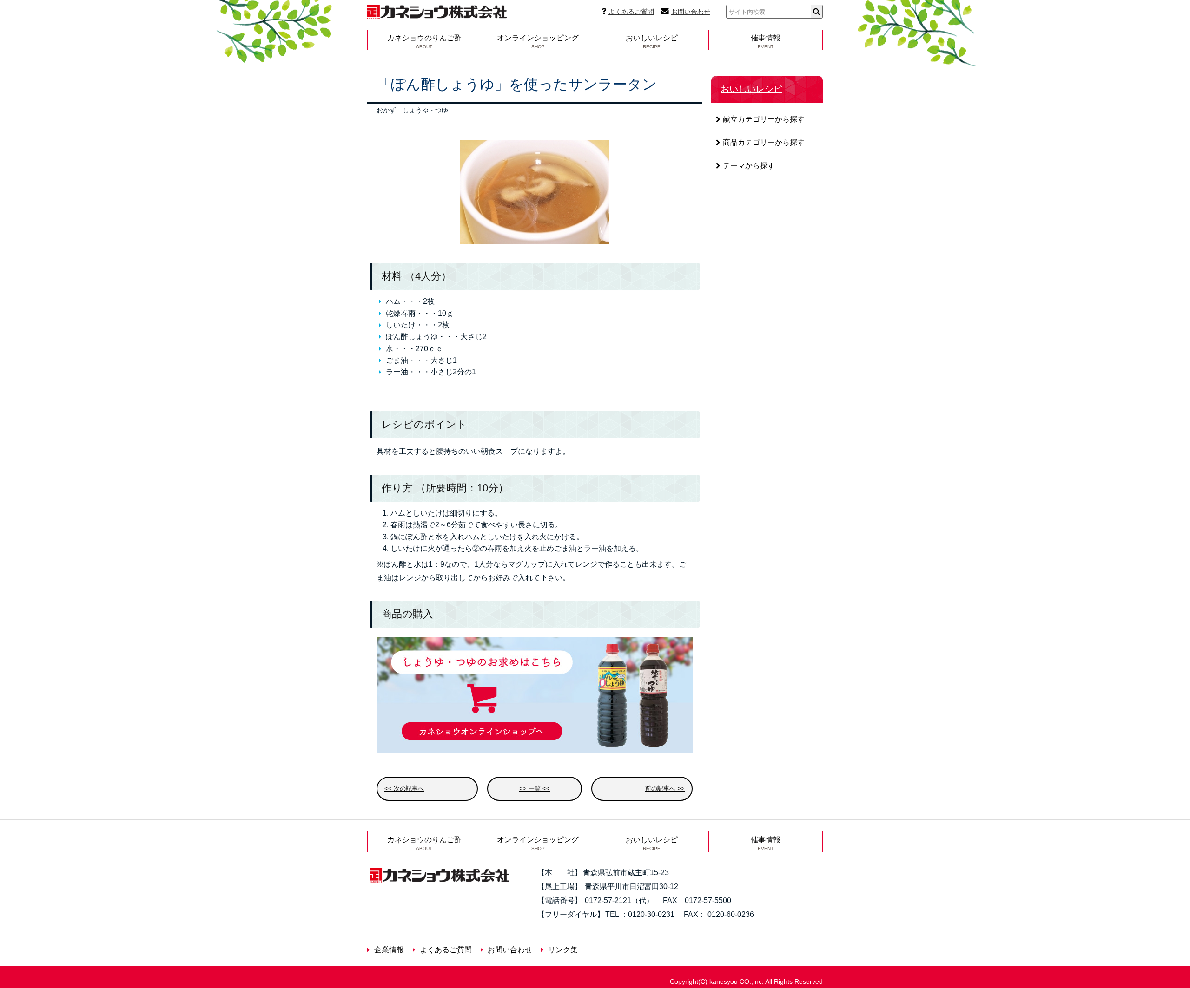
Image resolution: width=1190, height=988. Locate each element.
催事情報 (765, 41)
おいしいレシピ (652, 41)
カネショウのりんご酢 (424, 41)
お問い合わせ (690, 11)
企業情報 (389, 950)
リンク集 (563, 950)
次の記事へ (409, 788)
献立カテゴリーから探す (764, 119)
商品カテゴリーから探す (764, 142)
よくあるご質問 (631, 11)
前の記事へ (660, 788)
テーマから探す (749, 166)
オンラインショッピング (538, 41)
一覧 (535, 788)
